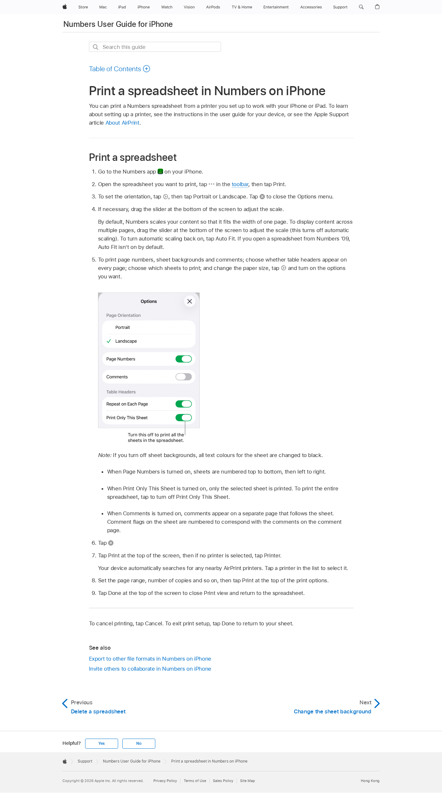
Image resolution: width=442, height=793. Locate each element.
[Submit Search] (96, 47)
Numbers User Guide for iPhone (118, 24)
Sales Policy (223, 780)
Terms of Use (195, 780)
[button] (361, 7)
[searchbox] (155, 47)
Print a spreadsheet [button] (133, 157)
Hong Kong (370, 780)
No (138, 743)
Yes (101, 743)
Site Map (247, 780)
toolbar (240, 184)
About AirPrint (122, 122)
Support (85, 761)
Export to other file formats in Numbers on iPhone (150, 658)
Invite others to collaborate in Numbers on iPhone (150, 668)
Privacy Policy (165, 780)
